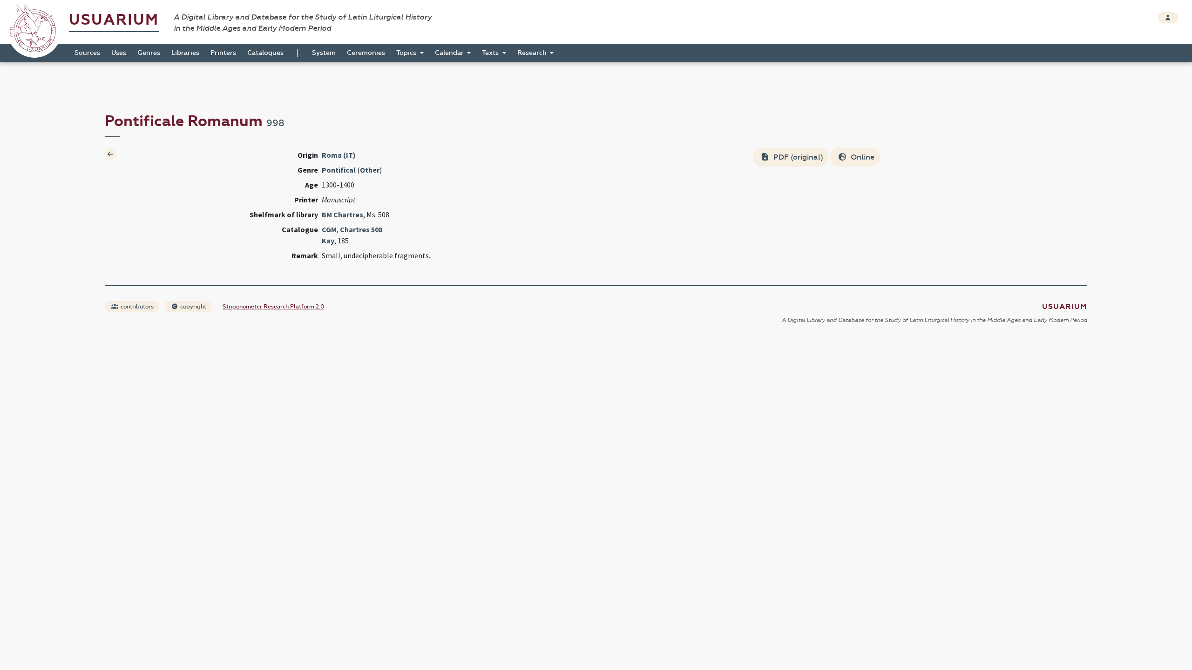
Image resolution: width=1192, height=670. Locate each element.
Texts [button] (491, 53)
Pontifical (339, 169)
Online (861, 157)
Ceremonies (366, 53)
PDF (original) (797, 157)
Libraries (185, 53)
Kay (328, 240)
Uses (118, 53)
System (324, 53)
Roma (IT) (339, 155)
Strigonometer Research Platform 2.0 (273, 306)
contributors (136, 306)
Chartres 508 (361, 229)
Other (369, 169)
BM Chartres (342, 214)
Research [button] (533, 53)
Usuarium (114, 20)
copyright (192, 306)
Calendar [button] (450, 53)
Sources (87, 53)
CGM (329, 229)
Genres (148, 53)
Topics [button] (407, 53)
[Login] (1168, 17)
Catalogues (265, 53)
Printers (223, 53)
